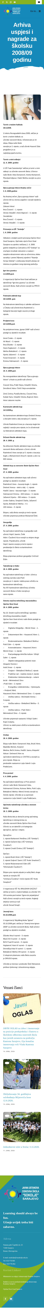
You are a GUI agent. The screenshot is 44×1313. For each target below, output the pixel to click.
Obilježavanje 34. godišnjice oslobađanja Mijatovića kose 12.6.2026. (17, 1097)
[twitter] (7, 2)
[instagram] (11, 2)
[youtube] (14, 2)
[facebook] (3, 2)
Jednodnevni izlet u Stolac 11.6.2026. (21, 1147)
